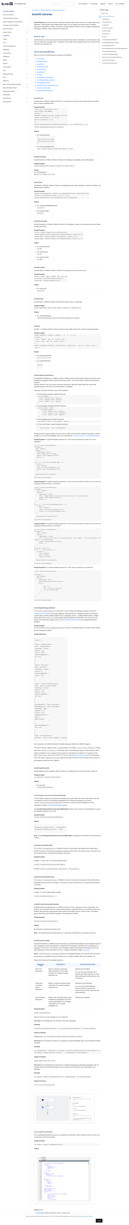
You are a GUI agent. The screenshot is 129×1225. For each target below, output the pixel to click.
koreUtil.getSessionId (43, 82)
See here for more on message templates (86, 435)
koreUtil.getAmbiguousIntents (46, 80)
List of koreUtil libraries (107, 16)
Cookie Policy (88, 1216)
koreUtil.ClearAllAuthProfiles (110, 54)
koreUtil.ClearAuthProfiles (109, 51)
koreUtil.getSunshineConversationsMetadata (114, 48)
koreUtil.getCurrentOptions (45, 77)
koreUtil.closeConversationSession (48, 85)
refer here (86, 950)
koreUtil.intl (40, 64)
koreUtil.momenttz (42, 67)
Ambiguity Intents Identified (42, 613)
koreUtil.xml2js (41, 69)
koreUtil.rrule (41, 59)
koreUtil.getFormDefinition (109, 63)
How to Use (104, 13)
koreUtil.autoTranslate (43, 88)
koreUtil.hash (41, 72)
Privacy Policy (79, 1216)
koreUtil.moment (42, 61)
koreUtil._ (39, 74)
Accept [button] (99, 1220)
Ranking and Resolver (72, 620)
